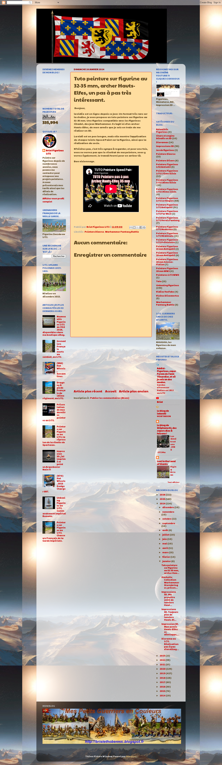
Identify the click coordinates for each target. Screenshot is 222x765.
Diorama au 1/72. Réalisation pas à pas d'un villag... (170, 644)
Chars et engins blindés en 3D (165, 137)
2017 (163, 682)
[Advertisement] (111, 363)
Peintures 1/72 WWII (167, 274)
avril (165, 548)
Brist (160, 401)
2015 (162, 691)
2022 (162, 660)
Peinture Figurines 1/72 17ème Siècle (167, 172)
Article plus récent (88, 391)
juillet (166, 534)
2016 (163, 686)
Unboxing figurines (167, 285)
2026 (163, 494)
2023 (162, 655)
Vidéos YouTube (165, 291)
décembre (168, 507)
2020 (163, 668)
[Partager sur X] (137, 227)
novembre (168, 511)
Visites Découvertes (167, 295)
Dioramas (162, 142)
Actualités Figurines (162, 130)
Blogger (131, 756)
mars (165, 552)
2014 (163, 695)
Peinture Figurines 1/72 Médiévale (167, 234)
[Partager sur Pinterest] (144, 227)
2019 (163, 673)
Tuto (158, 281)
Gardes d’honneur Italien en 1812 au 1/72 (165, 388)
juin (164, 539)
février (166, 556)
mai (165, 543)
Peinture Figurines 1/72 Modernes (167, 228)
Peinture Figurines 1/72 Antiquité (167, 206)
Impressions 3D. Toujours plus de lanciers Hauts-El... (169, 614)
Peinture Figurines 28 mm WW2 (167, 269)
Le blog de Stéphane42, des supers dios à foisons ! (167, 429)
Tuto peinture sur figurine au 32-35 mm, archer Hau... (170, 569)
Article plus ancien (133, 391)
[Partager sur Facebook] (141, 227)
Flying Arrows (173, 470)
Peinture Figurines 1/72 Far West (167, 212)
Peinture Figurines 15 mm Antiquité (167, 247)
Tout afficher (174, 482)
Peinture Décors (165, 160)
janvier (166, 561)
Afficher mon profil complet (53, 200)
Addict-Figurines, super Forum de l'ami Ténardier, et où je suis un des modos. (166, 375)
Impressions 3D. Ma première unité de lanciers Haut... (168, 598)
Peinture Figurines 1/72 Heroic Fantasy (168, 219)
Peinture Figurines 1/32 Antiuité (167, 165)
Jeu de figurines (165, 150)
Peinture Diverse (94, 231)
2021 (162, 664)
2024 (163, 503)
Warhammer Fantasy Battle (122, 231)
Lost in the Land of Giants (166, 463)
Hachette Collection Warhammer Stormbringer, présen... (170, 582)
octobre (167, 518)
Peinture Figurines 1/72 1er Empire (167, 199)
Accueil (110, 391)
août (165, 530)
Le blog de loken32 (163, 412)
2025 (162, 499)
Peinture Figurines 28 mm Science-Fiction (167, 262)
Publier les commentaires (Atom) (109, 397)
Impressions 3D (165, 146)
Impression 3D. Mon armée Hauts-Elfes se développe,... (170, 629)
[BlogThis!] (134, 227)
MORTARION (164, 416)
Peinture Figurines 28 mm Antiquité (167, 254)
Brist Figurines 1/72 (55, 152)
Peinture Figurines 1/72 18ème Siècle (167, 181)
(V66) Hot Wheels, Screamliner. (61, 370)
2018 (163, 677)
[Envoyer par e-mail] (131, 227)
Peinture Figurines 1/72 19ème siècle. (167, 190)
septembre (168, 523)
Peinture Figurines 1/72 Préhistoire (167, 241)
